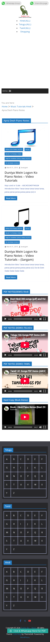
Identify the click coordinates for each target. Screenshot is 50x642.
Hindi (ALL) (25, 20)
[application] (25, 309)
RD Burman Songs (12, 163)
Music (28, 149)
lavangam (24, 168)
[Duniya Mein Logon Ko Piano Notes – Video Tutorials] (25, 138)
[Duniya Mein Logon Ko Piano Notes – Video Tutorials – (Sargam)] (25, 217)
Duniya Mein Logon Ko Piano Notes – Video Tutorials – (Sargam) (21, 255)
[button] (5, 91)
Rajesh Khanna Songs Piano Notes (18, 158)
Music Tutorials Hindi (13, 154)
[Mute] (40, 319)
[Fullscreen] (44, 319)
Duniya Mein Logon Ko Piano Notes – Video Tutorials (21, 176)
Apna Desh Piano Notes (14, 149)
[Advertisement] (25, 62)
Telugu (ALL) (25, 24)
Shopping (25, 31)
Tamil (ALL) (25, 28)
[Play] (5, 319)
